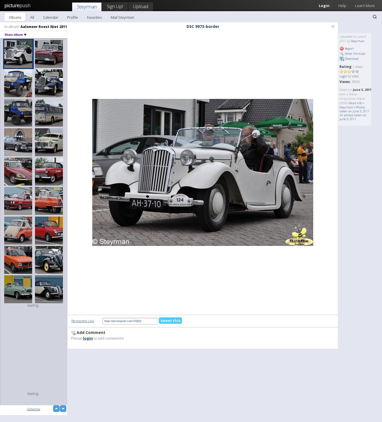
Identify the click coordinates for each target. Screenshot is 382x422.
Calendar (50, 17)
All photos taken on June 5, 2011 (352, 117)
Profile (72, 17)
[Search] (374, 16)
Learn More (365, 5)
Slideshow (33, 409)
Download (351, 58)
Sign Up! (115, 6)
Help (342, 5)
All (32, 17)
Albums (15, 17)
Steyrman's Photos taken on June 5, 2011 (354, 109)
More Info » (356, 103)
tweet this (170, 320)
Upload (140, 6)
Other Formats (354, 53)
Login (324, 5)
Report (349, 48)
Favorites (94, 17)
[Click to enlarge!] (202, 172)
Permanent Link (82, 321)
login (88, 338)
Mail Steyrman (122, 17)
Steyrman (87, 6)
